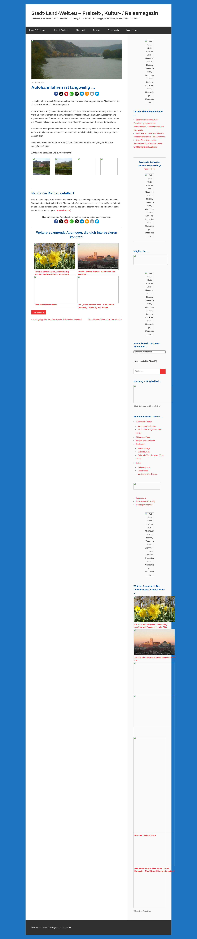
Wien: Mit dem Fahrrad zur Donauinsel (104, 319)
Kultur (138, 463)
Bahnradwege (144, 452)
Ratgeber (96, 30)
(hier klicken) (149, 165)
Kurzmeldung (39, 312)
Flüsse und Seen (143, 437)
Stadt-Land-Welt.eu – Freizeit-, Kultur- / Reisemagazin (94, 13)
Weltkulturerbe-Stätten (147, 474)
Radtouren (140, 444)
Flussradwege (144, 448)
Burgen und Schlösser (145, 441)
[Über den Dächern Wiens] (154, 678)
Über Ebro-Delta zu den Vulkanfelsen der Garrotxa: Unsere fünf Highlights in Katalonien (148, 143)
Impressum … (132, 30)
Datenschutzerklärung (145, 501)
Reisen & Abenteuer (37, 30)
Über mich (80, 30)
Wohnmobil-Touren (144, 422)
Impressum (141, 498)
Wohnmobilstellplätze (147, 426)
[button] (56, 94)
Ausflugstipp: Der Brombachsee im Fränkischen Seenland (57, 319)
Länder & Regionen (61, 30)
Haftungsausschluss (144, 505)
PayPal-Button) (64, 210)
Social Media (113, 30)
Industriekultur (144, 467)
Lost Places (143, 471)
